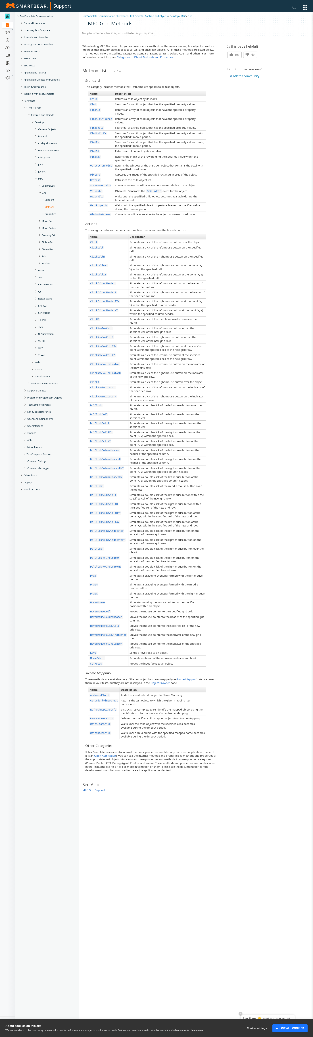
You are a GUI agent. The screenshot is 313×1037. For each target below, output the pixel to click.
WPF (40, 348)
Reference (29, 100)
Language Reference (39, 411)
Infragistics (44, 157)
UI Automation (46, 334)
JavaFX (41, 171)
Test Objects (34, 107)
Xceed (41, 355)
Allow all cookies (290, 1028)
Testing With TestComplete (38, 44)
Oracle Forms (45, 284)
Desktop (39, 122)
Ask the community (246, 76)
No (252, 55)
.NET (40, 277)
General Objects (47, 129)
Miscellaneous (43, 376)
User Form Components (40, 418)
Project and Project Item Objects (44, 397)
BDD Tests (29, 65)
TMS (40, 326)
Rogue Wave (45, 298)
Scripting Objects (36, 390)
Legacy (28, 482)
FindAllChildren (101, 118)
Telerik (42, 319)
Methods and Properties (44, 383)
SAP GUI (42, 305)
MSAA (41, 270)
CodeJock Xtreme (47, 143)
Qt (39, 291)
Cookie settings (257, 1028)
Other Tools (30, 475)
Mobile (38, 369)
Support (62, 6)
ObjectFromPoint (101, 165)
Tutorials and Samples (36, 37)
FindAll (95, 109)
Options (31, 433)
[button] (305, 7)
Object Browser (160, 683)
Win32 (41, 341)
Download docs (31, 489)
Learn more (197, 1030)
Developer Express (48, 150)
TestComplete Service (39, 454)
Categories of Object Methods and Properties (145, 57)
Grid (190, 16)
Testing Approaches (35, 86)
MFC (40, 178)
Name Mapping (187, 679)
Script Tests (30, 58)
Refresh (95, 180)
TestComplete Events (39, 404)
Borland (42, 136)
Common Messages (38, 468)
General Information (35, 23)
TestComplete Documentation (36, 16)
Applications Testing (35, 72)
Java (40, 164)
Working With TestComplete (39, 93)
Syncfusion (44, 312)
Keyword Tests (32, 51)
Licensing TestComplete (37, 30)
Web (37, 362)
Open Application (105, 755)
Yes (236, 55)
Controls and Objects (42, 115)
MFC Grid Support (93, 790)
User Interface (35, 425)
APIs (29, 440)
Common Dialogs (36, 461)
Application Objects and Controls (42, 79)
